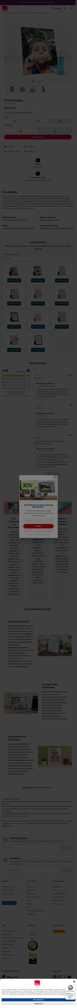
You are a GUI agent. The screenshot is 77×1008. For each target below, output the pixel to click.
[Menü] (74, 985)
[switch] (70, 997)
